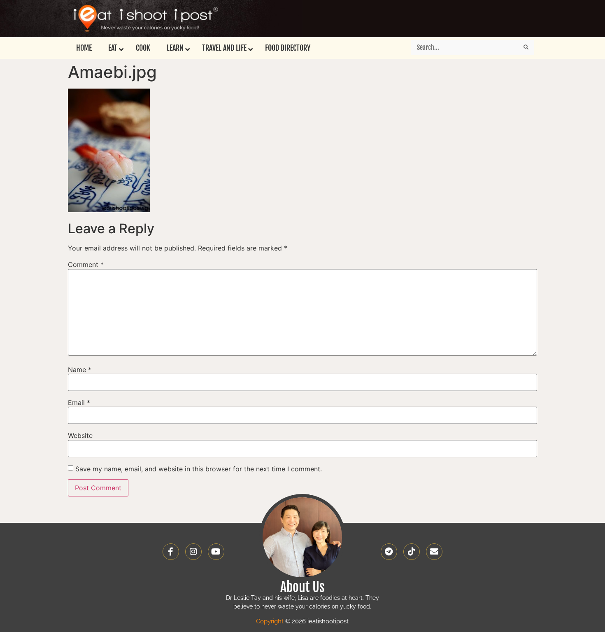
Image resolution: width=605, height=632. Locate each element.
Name (79, 369)
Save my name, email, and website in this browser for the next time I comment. (198, 469)
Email (79, 402)
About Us (302, 587)
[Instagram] (193, 551)
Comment (86, 264)
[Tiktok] (411, 551)
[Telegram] (389, 551)
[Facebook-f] (171, 551)
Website (80, 435)
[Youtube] (216, 551)
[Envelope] (434, 551)
